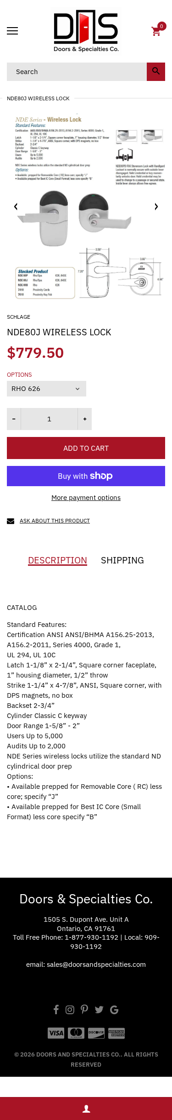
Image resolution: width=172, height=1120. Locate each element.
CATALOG (22, 607)
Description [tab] (57, 560)
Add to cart (86, 448)
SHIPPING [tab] (122, 560)
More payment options (86, 497)
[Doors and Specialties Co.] (86, 31)
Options (19, 375)
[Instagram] (70, 1010)
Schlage (18, 316)
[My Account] (86, 1108)
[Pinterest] (84, 1010)
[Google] (114, 1010)
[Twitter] (99, 1010)
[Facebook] (56, 1010)
